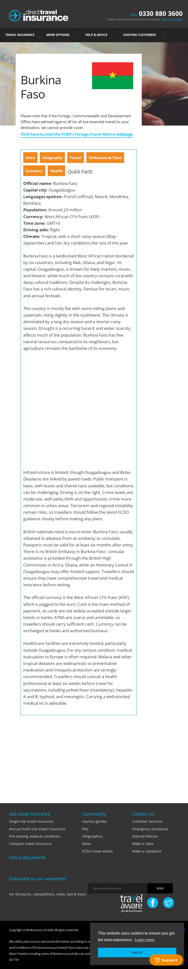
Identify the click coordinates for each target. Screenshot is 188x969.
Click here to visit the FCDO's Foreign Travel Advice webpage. (77, 134)
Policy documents (27, 857)
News (86, 843)
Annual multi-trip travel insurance (37, 829)
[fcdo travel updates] (131, 903)
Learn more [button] (144, 940)
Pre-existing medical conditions (34, 836)
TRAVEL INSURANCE (20, 35)
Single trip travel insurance (31, 821)
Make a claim (143, 843)
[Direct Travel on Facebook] (152, 902)
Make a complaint (146, 851)
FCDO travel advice (97, 851)
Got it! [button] (137, 952)
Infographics (92, 836)
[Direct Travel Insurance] (38, 15)
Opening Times (171, 19)
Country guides (94, 821)
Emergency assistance (150, 829)
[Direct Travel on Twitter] (168, 902)
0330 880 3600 (156, 13)
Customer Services (147, 821)
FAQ (85, 829)
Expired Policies (145, 836)
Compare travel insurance (30, 843)
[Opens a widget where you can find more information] (166, 960)
